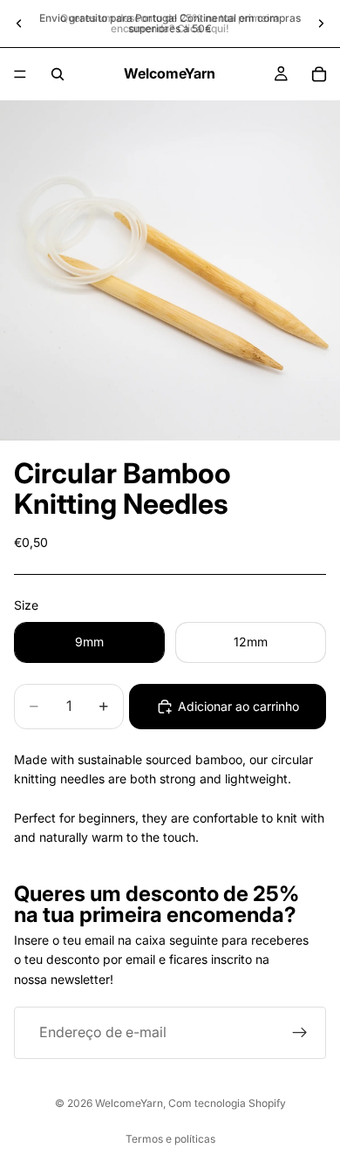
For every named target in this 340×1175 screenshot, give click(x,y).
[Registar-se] (300, 1032)
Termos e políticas (170, 1138)
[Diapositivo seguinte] (321, 23)
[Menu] (20, 74)
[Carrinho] (319, 74)
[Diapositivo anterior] (19, 23)
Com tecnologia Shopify (227, 1103)
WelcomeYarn (129, 1103)
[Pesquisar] (57, 74)
